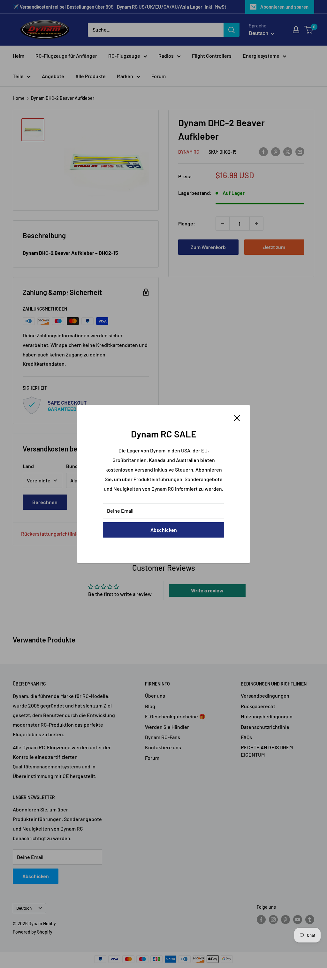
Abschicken (163, 530)
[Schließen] (237, 417)
